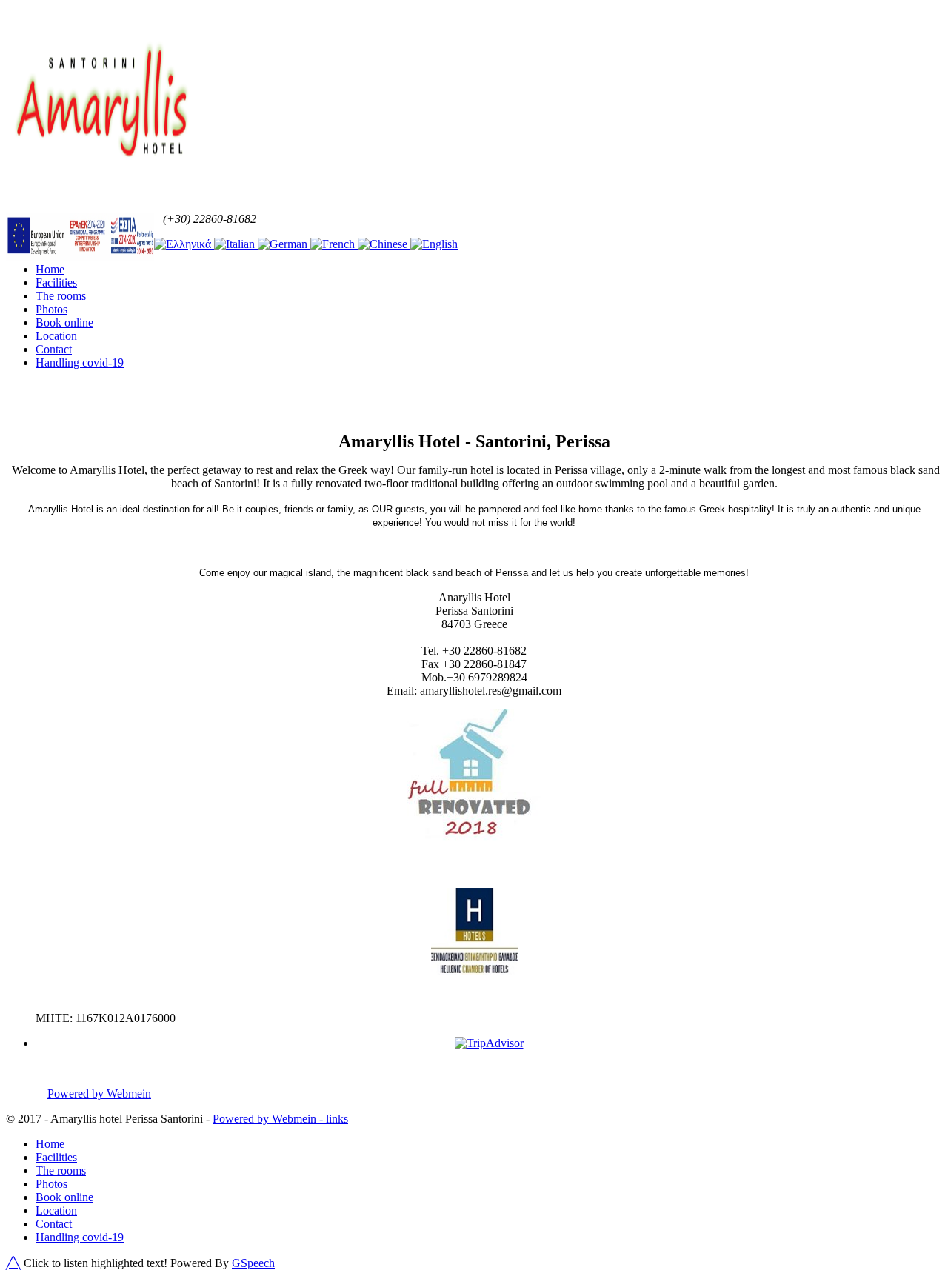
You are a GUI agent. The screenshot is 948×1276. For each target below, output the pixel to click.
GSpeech (253, 1263)
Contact (54, 349)
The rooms (61, 296)
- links (332, 1118)
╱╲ (13, 1263)
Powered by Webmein (99, 1093)
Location (56, 336)
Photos (51, 309)
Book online (64, 322)
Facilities (56, 282)
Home (50, 269)
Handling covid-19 (80, 362)
